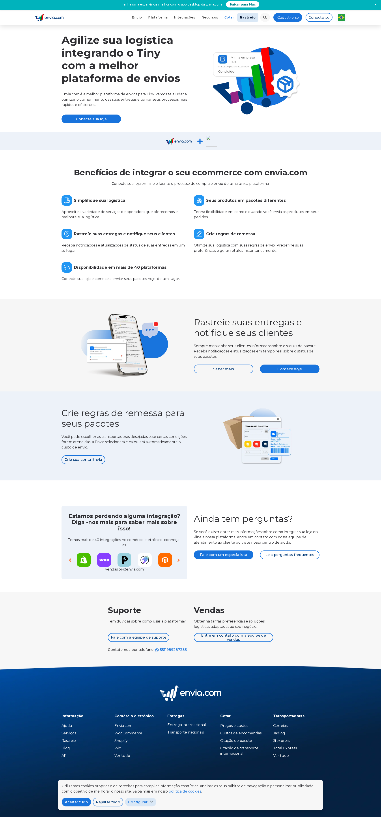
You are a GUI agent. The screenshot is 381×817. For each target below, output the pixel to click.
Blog (66, 748)
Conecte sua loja (91, 119)
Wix (117, 748)
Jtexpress (281, 741)
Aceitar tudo (76, 802)
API (65, 756)
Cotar (229, 17)
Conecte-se (319, 17)
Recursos (210, 17)
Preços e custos (234, 726)
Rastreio (248, 17)
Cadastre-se (288, 17)
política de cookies (185, 791)
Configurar (138, 802)
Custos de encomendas (240, 733)
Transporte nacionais (185, 732)
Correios (280, 726)
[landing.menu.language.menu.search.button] (265, 17)
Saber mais (223, 369)
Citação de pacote (236, 741)
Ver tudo (122, 756)
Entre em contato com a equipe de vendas (233, 637)
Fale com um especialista (223, 555)
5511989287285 (173, 650)
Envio (137, 17)
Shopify (121, 741)
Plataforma (158, 17)
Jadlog (279, 733)
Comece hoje (289, 369)
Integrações (184, 17)
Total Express (285, 748)
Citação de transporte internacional (239, 751)
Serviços (69, 733)
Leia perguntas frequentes (289, 555)
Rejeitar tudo (108, 802)
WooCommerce (128, 733)
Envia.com (123, 726)
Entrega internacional (186, 725)
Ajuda (67, 726)
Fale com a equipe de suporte (138, 637)
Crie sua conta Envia (83, 460)
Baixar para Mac (243, 4)
